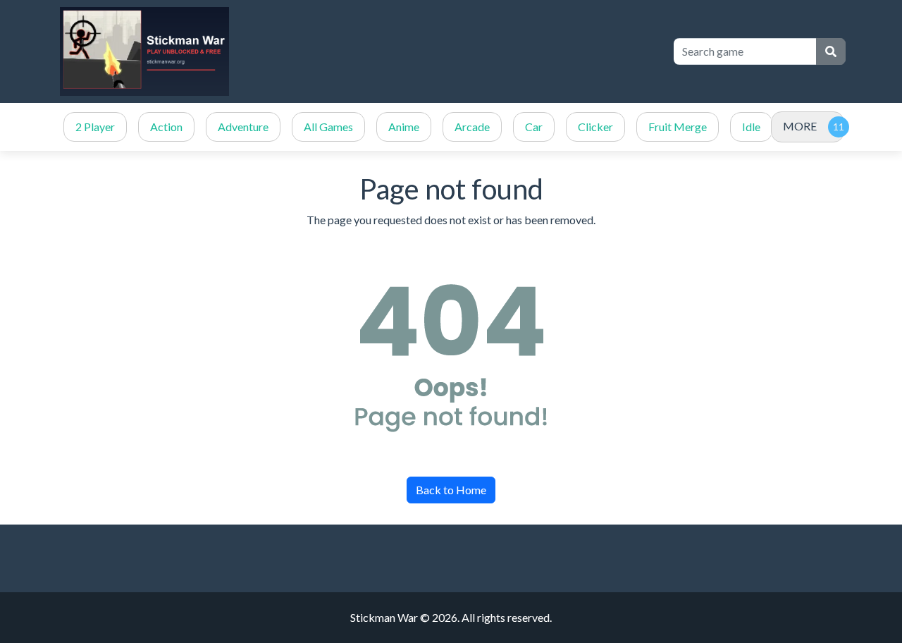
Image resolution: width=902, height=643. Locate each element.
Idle (751, 126)
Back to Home (451, 489)
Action (166, 126)
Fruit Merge (677, 126)
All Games (328, 126)
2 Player (95, 126)
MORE (800, 126)
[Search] (831, 51)
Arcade (472, 126)
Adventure (243, 126)
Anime (403, 126)
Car (534, 126)
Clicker (595, 126)
